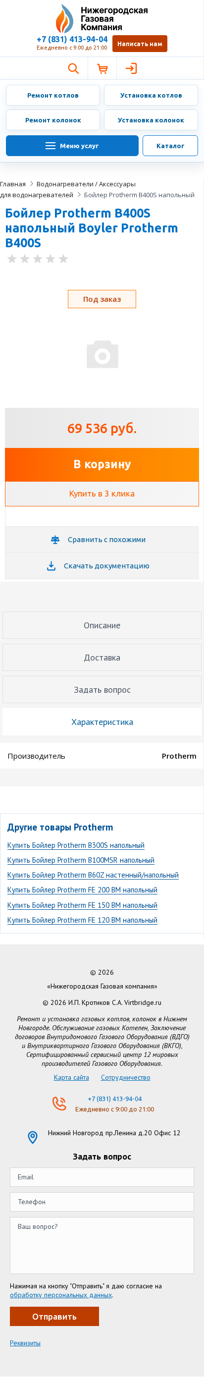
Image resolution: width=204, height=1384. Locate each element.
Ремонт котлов (53, 95)
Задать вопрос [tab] (102, 689)
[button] (73, 68)
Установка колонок (151, 119)
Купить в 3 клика (102, 493)
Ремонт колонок (53, 119)
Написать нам (139, 44)
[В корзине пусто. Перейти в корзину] (102, 68)
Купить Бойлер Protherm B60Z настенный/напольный (93, 875)
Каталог (170, 145)
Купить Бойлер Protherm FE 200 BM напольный (82, 889)
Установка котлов (151, 95)
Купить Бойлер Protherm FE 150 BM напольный (82, 905)
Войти (130, 68)
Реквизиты (25, 1342)
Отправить (54, 1316)
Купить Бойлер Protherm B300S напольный (76, 845)
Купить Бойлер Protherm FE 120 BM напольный (82, 920)
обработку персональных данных (61, 1294)
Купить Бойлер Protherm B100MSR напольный (80, 860)
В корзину (102, 464)
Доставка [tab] (102, 657)
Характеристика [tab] (102, 721)
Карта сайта (71, 1077)
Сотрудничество (126, 1077)
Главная (13, 183)
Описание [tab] (102, 625)
